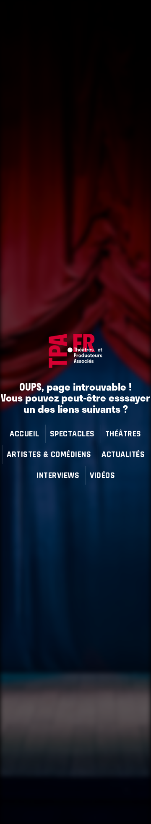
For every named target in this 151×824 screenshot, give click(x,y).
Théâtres (123, 433)
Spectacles (72, 433)
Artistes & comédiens (49, 454)
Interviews (57, 475)
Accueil (24, 433)
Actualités (123, 454)
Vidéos (102, 475)
